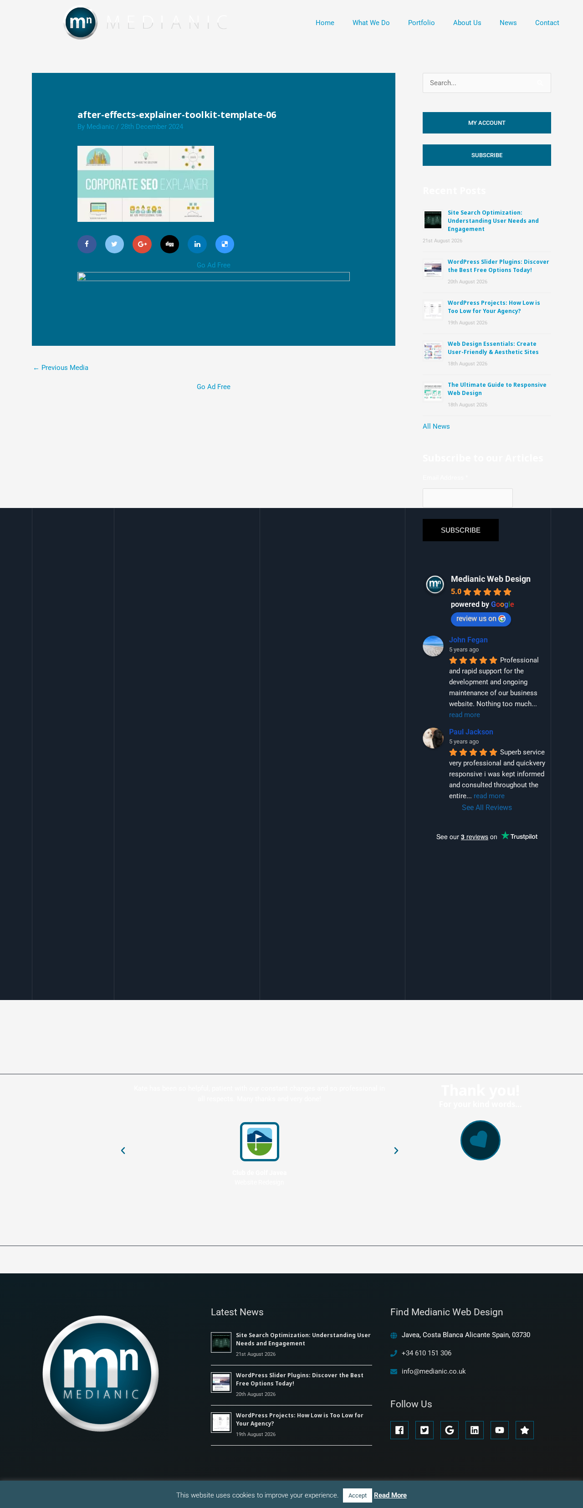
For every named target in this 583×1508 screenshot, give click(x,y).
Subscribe (486, 155)
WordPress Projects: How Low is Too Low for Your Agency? (494, 307)
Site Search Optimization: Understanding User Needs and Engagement (493, 221)
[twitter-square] (427, 1430)
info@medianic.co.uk (434, 1371)
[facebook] (402, 1430)
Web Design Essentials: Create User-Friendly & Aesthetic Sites (493, 348)
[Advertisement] (213, 457)
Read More (390, 1495)
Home (325, 23)
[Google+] (142, 244)
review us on (476, 618)
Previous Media (60, 368)
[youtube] (502, 1430)
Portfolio (421, 23)
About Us (467, 23)
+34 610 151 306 (426, 1353)
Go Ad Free (213, 265)
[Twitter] (114, 244)
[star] (526, 1430)
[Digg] (169, 244)
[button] (123, 1150)
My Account (487, 122)
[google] (452, 1430)
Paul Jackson (471, 732)
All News (436, 426)
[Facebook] (87, 244)
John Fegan (468, 640)
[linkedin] (477, 1430)
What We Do (371, 23)
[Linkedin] (197, 244)
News (508, 23)
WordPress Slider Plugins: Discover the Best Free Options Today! (498, 266)
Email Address (445, 477)
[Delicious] (225, 244)
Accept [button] (357, 1495)
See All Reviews (487, 807)
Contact (547, 23)
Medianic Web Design (491, 579)
